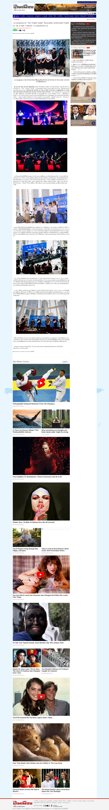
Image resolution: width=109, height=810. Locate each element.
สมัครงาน (20, 2)
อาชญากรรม (30, 16)
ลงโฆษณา (26, 2)
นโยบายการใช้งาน (45, 802)
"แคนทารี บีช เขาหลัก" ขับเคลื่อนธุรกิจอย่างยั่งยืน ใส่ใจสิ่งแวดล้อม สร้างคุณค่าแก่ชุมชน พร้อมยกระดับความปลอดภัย (83, 42)
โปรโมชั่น (90, 16)
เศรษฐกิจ (37, 16)
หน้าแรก (14, 2)
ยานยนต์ (44, 16)
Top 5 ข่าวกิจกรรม (78, 23)
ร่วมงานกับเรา (66, 802)
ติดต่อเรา (32, 2)
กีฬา (55, 16)
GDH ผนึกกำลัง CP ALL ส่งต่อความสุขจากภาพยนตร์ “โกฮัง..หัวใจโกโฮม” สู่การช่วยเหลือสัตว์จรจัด (83, 28)
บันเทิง (50, 16)
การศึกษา (60, 16)
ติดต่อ (59, 802)
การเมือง (22, 16)
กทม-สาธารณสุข (68, 16)
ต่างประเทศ (90, 801)
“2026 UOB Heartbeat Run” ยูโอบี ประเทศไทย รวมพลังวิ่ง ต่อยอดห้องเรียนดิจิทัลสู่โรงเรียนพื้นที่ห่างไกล (83, 73)
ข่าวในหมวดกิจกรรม (78, 47)
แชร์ (18, 30)
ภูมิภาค (77, 16)
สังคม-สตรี (83, 16)
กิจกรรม (93, 19)
